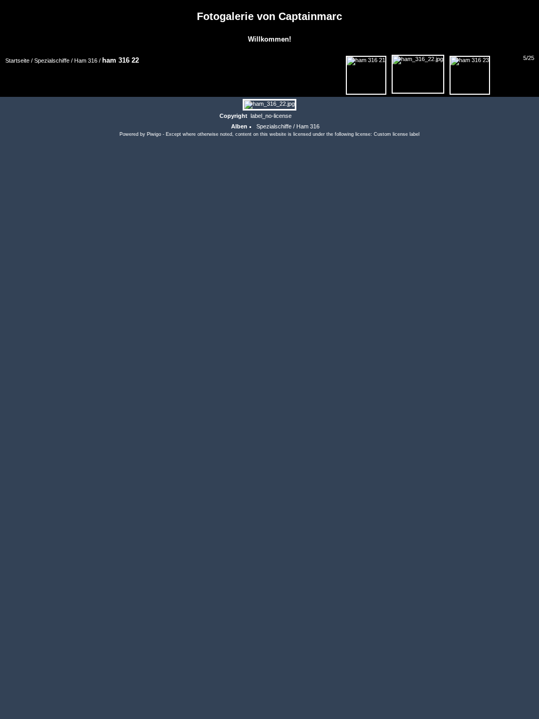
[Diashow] (39, 74)
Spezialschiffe (51, 60)
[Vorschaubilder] (285, 71)
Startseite (17, 60)
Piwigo (154, 134)
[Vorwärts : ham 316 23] (504, 71)
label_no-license (271, 116)
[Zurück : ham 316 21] (366, 75)
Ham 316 (85, 60)
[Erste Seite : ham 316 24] (309, 71)
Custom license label (397, 134)
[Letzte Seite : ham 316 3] (527, 71)
